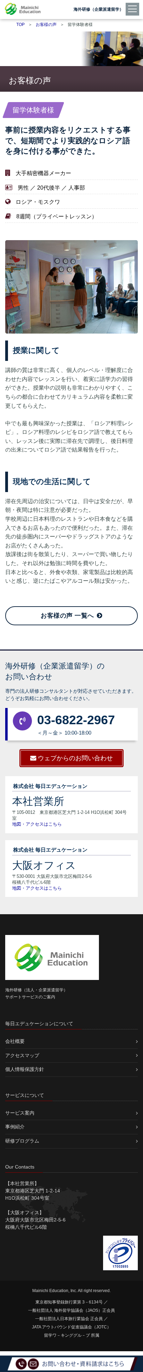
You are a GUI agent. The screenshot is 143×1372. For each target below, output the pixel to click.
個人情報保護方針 (24, 1069)
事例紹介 (15, 1126)
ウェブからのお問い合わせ (75, 758)
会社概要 (15, 1041)
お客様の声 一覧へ (68, 615)
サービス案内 (19, 1113)
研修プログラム (22, 1141)
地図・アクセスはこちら (37, 824)
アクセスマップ (22, 1055)
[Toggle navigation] (133, 8)
